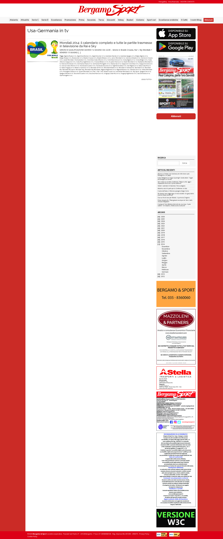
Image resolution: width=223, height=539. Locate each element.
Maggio (164, 262)
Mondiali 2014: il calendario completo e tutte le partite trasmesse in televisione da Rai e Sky (106, 44)
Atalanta (14, 20)
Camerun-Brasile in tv (133, 58)
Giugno (164, 260)
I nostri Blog (195, 20)
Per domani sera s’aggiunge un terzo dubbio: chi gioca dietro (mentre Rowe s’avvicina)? (176, 194)
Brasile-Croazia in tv (90, 58)
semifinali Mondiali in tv (124, 71)
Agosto (164, 256)
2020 (163, 230)
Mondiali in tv (139, 68)
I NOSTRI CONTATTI (187, 2)
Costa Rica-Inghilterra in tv (84, 62)
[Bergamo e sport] (176, 294)
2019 (163, 233)
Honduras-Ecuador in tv (87, 66)
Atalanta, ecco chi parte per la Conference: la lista (172, 188)
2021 (163, 228)
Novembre (166, 249)
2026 (163, 217)
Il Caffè (184, 20)
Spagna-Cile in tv (145, 71)
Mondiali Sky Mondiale (92, 69)
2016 (163, 240)
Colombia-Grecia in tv (114, 60)
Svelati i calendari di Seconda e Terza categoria (171, 186)
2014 (163, 244)
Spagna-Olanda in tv (66, 73)
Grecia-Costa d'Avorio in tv (70, 66)
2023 (163, 223)
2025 (163, 219)
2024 (163, 221)
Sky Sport (136, 71)
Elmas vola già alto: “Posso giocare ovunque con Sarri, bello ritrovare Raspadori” (175, 201)
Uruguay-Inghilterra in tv (128, 73)
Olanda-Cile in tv (135, 69)
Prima (81, 20)
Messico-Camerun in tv (82, 68)
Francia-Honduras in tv (69, 64)
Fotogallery (163, 2)
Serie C (35, 20)
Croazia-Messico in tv (101, 62)
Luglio (164, 258)
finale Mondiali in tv (130, 62)
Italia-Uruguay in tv (68, 68)
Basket (130, 20)
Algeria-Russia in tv (70, 56)
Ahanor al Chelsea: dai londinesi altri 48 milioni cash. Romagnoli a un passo (174, 174)
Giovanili (111, 20)
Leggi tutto (146, 79)
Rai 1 (95, 71)
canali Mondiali (68, 60)
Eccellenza (56, 20)
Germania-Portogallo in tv (101, 64)
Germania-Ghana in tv (84, 64)
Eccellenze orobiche (168, 20)
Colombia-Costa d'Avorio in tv (97, 60)
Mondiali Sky (80, 69)
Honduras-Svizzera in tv (104, 66)
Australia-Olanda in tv (113, 56)
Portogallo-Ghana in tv (70, 71)
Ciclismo (140, 20)
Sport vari (151, 20)
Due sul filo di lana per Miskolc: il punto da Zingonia (174, 198)
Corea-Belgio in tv (141, 60)
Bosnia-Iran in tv (77, 58)
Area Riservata (173, 2)
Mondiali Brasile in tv (111, 68)
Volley (121, 20)
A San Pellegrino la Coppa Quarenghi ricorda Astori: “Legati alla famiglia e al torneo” (175, 178)
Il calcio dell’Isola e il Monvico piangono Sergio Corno (173, 191)
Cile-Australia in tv (80, 60)
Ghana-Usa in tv (115, 64)
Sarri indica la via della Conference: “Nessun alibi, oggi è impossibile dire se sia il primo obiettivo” (174, 182)
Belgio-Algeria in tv (141, 56)
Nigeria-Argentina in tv (108, 69)
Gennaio (165, 272)
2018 (163, 235)
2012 (163, 276)
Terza (101, 20)
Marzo (164, 267)
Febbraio (165, 269)
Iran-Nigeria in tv (132, 66)
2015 (163, 242)
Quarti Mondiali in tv (86, 71)
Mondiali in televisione (126, 68)
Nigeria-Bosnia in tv (123, 69)
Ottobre (165, 251)
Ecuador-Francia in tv (116, 62)
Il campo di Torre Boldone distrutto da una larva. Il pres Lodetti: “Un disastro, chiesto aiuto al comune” (174, 205)
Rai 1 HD (100, 71)
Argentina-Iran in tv (98, 56)
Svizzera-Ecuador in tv (81, 73)
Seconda (91, 20)
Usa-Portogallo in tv (66, 75)
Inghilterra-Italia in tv (119, 66)
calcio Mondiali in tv (118, 58)
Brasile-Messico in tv (104, 58)
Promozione (70, 20)
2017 (163, 237)
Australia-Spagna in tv (128, 56)
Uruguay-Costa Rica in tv (112, 73)
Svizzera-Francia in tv (96, 73)
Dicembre (165, 246)
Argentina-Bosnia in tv (84, 56)
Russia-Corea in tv (109, 71)
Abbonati (208, 20)
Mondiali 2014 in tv (97, 68)
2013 (163, 274)
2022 (163, 226)
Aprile (164, 265)
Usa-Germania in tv (143, 73)
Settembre (166, 253)
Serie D (45, 20)
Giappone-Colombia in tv (130, 64)
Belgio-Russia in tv (65, 58)
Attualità (25, 20)
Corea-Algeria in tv (129, 60)
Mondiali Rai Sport (68, 69)
